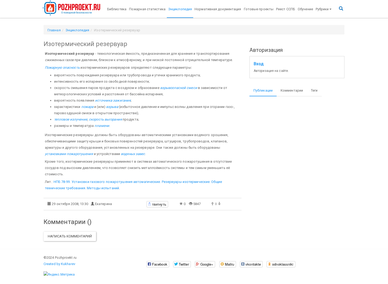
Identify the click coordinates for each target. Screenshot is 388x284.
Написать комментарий (70, 236)
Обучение (305, 9)
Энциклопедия (180, 9)
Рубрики (322, 9)
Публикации (263, 90)
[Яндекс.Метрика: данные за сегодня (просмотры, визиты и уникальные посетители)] (59, 274)
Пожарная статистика (147, 9)
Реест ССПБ (285, 9)
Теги (314, 90)
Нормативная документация (218, 9)
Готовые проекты (259, 9)
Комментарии (292, 90)
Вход (259, 64)
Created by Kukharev (59, 264)
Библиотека (116, 9)
